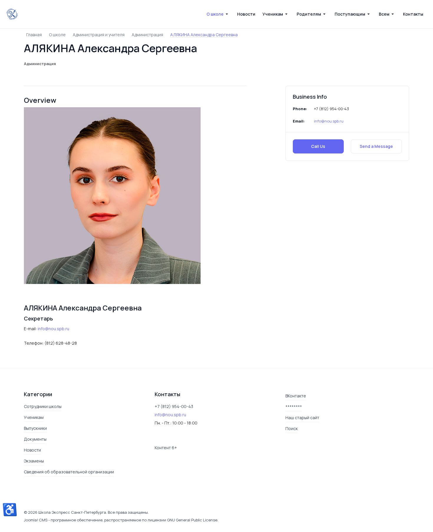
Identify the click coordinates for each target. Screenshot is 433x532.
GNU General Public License (192, 520)
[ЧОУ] (12, 14)
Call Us (318, 146)
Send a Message (376, 146)
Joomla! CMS (35, 520)
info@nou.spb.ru (328, 121)
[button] (218, 14)
